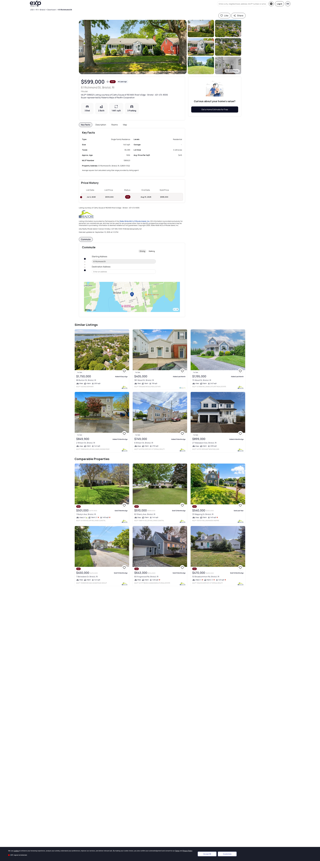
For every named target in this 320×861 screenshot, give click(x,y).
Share (240, 15)
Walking (152, 251)
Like (226, 15)
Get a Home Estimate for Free (214, 109)
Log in (279, 4)
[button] (133, 47)
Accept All (207, 854)
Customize (227, 854)
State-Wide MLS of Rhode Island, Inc (134, 221)
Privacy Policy (187, 851)
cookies (16, 851)
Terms (177, 851)
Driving (142, 251)
